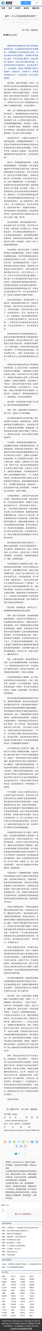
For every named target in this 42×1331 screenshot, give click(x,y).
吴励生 (32, 1310)
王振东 (32, 1296)
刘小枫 (13, 1301)
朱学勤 (4, 1313)
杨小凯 (22, 1310)
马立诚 (22, 1285)
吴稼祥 (32, 1307)
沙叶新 (32, 1304)
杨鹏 (12, 1293)
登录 (20, 1214)
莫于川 (32, 1313)
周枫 (3, 1304)
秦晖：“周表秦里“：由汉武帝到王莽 (14, 1237)
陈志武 (32, 1282)
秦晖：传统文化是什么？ (10, 1252)
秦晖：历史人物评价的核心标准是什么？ (15, 1231)
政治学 (26, 8)
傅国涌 (32, 1279)
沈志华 (4, 1287)
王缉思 (32, 1293)
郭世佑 (13, 1296)
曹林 (12, 1279)
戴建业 (32, 1287)
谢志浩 (13, 1315)
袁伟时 (13, 1299)
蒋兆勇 (13, 1304)
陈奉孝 (4, 1296)
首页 (3, 8)
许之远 (4, 1310)
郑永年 (22, 1276)
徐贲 (3, 1285)
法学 (10, 8)
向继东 (13, 1287)
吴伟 (21, 1304)
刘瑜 (3, 1307)
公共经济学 (26, 1124)
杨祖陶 (32, 1285)
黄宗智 (13, 1282)
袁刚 (12, 1310)
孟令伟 (22, 1301)
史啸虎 (22, 1299)
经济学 (17, 8)
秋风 (3, 1301)
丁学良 (4, 1279)
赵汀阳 (22, 1287)
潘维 (12, 1313)
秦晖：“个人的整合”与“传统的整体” (13, 1246)
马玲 (21, 1296)
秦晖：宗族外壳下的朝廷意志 (12, 1234)
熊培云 (32, 1299)
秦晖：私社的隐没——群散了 (12, 1243)
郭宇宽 (13, 1285)
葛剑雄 (13, 1307)
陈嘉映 (4, 1282)
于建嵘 (22, 1282)
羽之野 (4, 1315)
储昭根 (22, 1307)
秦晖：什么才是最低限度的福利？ (13, 1267)
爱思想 (7, 3)
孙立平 (22, 1315)
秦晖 (3, 1276)
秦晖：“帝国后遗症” (8, 1255)
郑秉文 (22, 1313)
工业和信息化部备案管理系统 (21, 1328)
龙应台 (32, 1276)
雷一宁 (32, 1301)
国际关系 (35, 8)
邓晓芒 (22, 1293)
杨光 (31, 1315)
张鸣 (12, 1290)
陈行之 (13, 1276)
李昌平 (4, 1290)
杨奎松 (22, 1290)
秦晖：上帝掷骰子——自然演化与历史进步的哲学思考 (20, 1228)
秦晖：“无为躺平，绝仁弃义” (11, 1249)
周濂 (3, 1293)
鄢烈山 (22, 1279)
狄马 (3, 1299)
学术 (11, 1124)
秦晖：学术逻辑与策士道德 (11, 1240)
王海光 (32, 1290)
